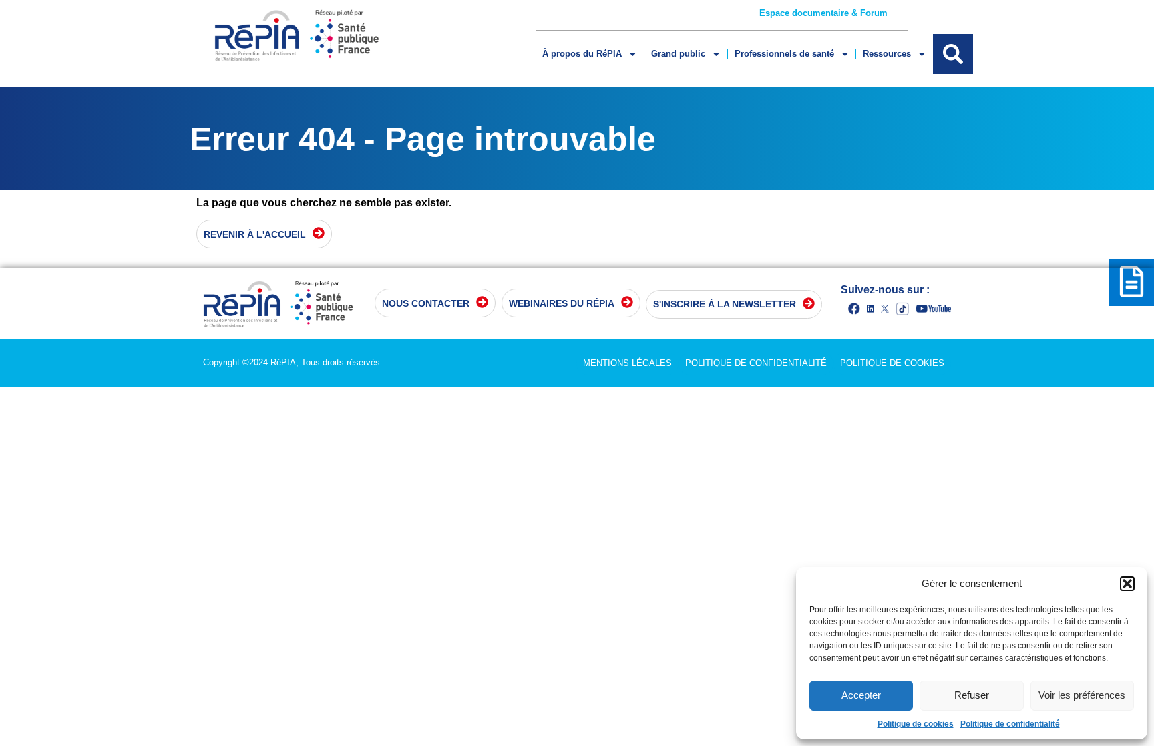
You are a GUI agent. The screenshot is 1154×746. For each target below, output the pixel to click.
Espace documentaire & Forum (823, 13)
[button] (1127, 583)
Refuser (971, 695)
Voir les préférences (1081, 695)
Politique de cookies (916, 724)
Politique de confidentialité (1010, 724)
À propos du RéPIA (582, 54)
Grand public (678, 54)
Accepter (861, 695)
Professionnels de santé (784, 54)
